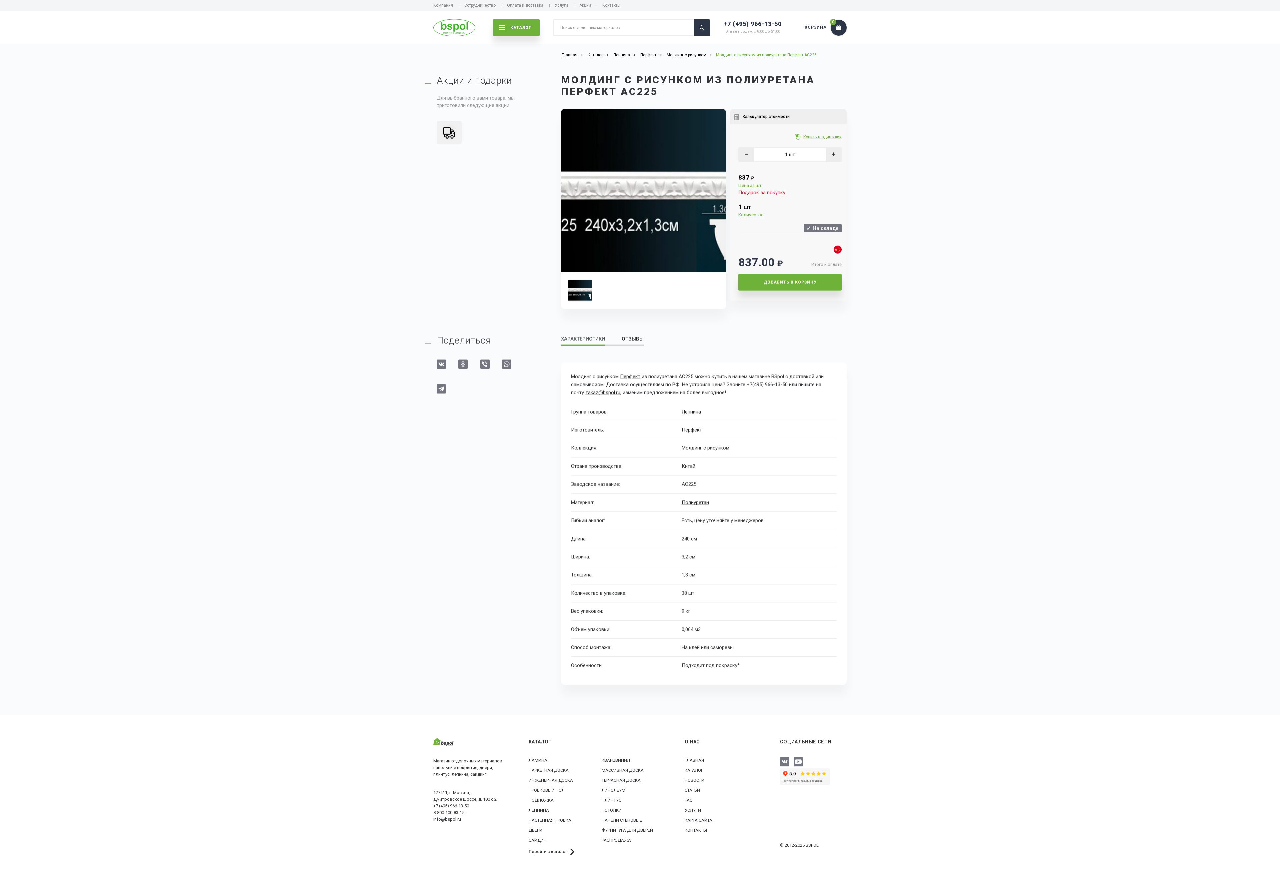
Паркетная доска (549, 770)
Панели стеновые (622, 820)
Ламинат (539, 760)
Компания (443, 5)
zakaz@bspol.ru (602, 393)
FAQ (689, 800)
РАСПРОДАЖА (616, 840)
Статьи (692, 790)
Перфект (630, 377)
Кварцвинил (616, 760)
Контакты (611, 5)
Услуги (561, 5)
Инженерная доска (551, 780)
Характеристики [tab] (583, 339)
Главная (694, 760)
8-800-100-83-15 (448, 812)
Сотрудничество (480, 5)
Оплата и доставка (525, 5)
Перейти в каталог (548, 851)
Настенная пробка (550, 820)
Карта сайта (698, 820)
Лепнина (691, 412)
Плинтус (611, 800)
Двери (535, 830)
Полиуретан (695, 502)
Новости (694, 780)
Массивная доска (623, 770)
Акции (585, 5)
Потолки (612, 810)
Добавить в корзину (790, 282)
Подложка (541, 800)
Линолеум (613, 790)
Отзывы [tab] (633, 339)
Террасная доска (621, 780)
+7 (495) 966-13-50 (752, 23)
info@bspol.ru (447, 819)
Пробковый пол (547, 790)
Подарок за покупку (761, 193)
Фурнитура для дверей (627, 830)
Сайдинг (539, 840)
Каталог (694, 770)
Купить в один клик (822, 136)
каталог (520, 27)
